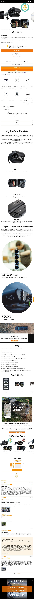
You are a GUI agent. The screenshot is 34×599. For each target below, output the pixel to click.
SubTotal (3, 74)
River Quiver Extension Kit (17, 84)
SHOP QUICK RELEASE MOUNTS (17, 587)
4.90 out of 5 (19, 460)
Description (17, 118)
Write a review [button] (17, 469)
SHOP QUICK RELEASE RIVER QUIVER (17, 590)
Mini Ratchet (28, 84)
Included (17, 120)
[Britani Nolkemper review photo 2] (8, 509)
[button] (15, 56)
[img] (3, 482)
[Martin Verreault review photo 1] (3, 524)
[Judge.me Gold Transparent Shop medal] (16, 475)
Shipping (13, 54)
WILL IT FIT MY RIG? (17, 50)
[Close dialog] (33, 580)
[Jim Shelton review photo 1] (3, 569)
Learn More (14, 340)
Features (17, 124)
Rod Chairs (17, 98)
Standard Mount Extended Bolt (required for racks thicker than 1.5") (27, 99)
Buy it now (17, 70)
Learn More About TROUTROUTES (17, 432)
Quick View (6, 93)
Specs (17, 122)
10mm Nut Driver (6, 98)
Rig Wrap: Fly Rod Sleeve (6, 84)
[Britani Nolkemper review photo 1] (3, 509)
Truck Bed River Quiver (17, 64)
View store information (6, 109)
